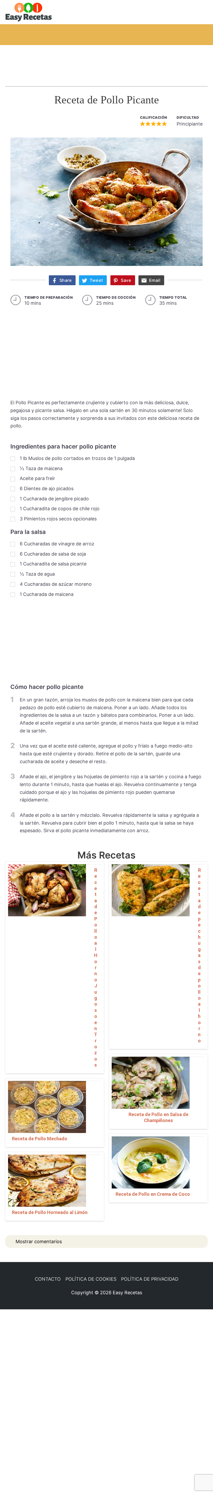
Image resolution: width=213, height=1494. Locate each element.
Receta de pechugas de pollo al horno (199, 955)
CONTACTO (48, 1279)
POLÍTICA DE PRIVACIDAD (149, 1279)
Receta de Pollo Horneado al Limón (50, 1212)
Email (155, 280)
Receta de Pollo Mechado (39, 1138)
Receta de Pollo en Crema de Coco (153, 1194)
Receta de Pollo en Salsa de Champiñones (158, 1117)
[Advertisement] (106, 61)
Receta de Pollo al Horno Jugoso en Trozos (95, 967)
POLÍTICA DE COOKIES (90, 1279)
